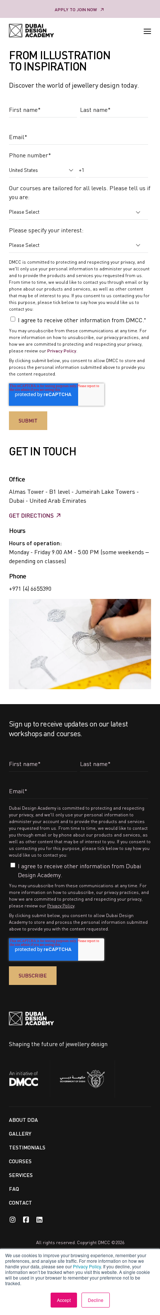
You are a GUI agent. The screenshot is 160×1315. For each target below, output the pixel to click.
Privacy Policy (87, 1266)
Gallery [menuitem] (20, 1133)
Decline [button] (95, 1300)
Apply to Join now (76, 9)
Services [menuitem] (21, 1175)
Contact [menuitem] (20, 1202)
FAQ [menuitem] (14, 1189)
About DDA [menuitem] (23, 1120)
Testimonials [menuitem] (27, 1147)
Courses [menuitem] (20, 1161)
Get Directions (31, 515)
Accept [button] (64, 1300)
